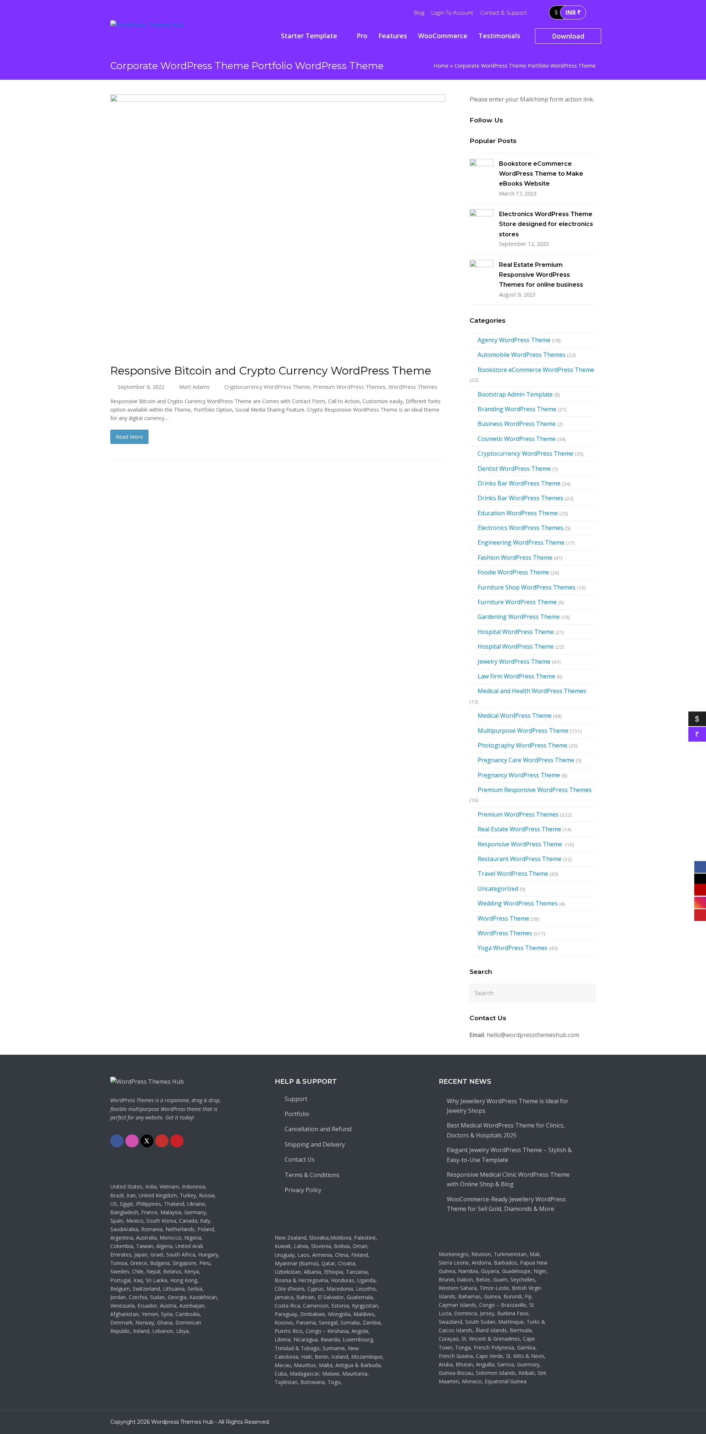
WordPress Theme (503, 918)
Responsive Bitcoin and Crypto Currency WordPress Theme (270, 370)
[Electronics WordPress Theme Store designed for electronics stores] (481, 221)
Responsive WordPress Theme (521, 844)
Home (441, 65)
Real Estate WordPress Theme (519, 829)
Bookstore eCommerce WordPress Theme (536, 370)
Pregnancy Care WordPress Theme (526, 760)
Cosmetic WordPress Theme (517, 439)
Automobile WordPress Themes (522, 355)
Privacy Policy (303, 1190)
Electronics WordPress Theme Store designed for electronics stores (546, 224)
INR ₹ (573, 12)
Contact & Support (503, 12)
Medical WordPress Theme (515, 715)
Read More (129, 436)
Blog (419, 12)
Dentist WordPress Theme (514, 469)
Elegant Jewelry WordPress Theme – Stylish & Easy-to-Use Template (509, 1155)
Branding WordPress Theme (517, 409)
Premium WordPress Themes (349, 386)
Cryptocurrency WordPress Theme (267, 386)
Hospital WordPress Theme (516, 632)
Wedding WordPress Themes (518, 903)
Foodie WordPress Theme (513, 572)
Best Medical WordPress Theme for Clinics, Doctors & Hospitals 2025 (506, 1130)
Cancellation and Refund (318, 1129)
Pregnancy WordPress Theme (519, 775)
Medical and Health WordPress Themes (532, 691)
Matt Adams (194, 386)
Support (296, 1099)
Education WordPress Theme (518, 513)
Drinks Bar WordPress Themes (520, 498)
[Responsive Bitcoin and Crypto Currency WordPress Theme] (277, 350)
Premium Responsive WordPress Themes (535, 790)
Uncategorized (498, 889)
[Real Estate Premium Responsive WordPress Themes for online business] (481, 272)
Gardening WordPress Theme (519, 617)
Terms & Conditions (312, 1175)
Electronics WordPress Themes (520, 528)
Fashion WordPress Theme (515, 557)
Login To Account (452, 12)
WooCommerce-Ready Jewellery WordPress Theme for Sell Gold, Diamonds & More (506, 1204)
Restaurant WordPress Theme (519, 859)
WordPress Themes (412, 386)
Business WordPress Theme (517, 424)
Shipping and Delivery (315, 1144)
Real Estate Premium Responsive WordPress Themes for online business (541, 274)
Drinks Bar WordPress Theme (519, 483)
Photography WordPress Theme (522, 745)
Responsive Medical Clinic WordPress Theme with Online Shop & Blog (508, 1179)
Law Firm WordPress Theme (516, 676)
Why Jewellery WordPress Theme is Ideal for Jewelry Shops (507, 1106)
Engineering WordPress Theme (521, 542)
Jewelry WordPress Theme (514, 661)
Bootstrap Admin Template (515, 394)
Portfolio (297, 1114)
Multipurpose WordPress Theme (523, 731)
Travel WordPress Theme (513, 874)
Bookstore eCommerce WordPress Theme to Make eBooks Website (541, 173)
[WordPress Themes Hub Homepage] (147, 1082)
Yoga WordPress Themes (513, 948)
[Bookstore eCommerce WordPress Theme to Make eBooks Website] (481, 171)
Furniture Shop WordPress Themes (526, 587)
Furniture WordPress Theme (517, 602)
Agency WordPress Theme (514, 340)
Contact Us (300, 1159)
